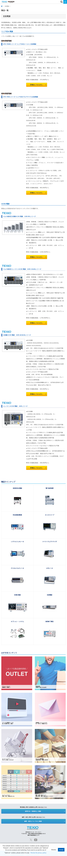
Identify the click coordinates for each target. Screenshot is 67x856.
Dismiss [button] (53, 849)
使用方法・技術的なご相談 (33, 811)
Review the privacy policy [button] (38, 853)
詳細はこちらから (36, 84)
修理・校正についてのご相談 (33, 821)
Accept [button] (61, 849)
